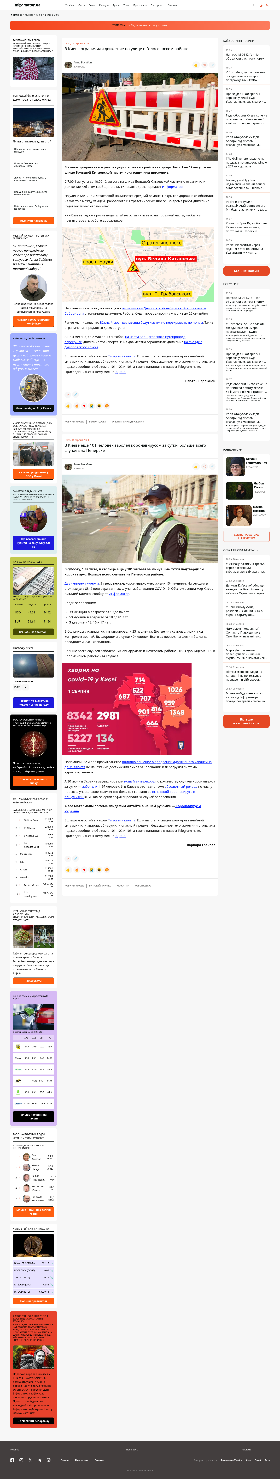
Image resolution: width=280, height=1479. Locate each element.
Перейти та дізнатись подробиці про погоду (34, 702)
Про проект (157, 5)
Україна (69, 5)
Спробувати (33, 981)
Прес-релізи (140, 5)
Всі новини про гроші (33, 632)
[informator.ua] (27, 5)
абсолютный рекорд (181, 786)
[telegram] (39, 1460)
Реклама (172, 5)
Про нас (65, 1460)
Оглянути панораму (33, 220)
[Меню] (49, 5)
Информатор (172, 186)
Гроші (116, 5)
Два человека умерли (81, 583)
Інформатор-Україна (231, 1460)
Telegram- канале (121, 356)
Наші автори (81, 1460)
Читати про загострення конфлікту (33, 321)
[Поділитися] (204, 65)
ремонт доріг (98, 421)
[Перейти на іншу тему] (261, 5)
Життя (81, 5)
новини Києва (74, 421)
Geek (248, 1460)
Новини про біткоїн (33, 1301)
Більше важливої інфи (246, 721)
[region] (33, 696)
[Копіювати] (212, 65)
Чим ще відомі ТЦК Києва (33, 408)
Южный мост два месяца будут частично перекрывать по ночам (151, 322)
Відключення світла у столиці (149, 25)
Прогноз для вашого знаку (33, 781)
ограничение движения (128, 421)
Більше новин (246, 271)
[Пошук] (268, 5)
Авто (267, 1460)
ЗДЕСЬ (120, 372)
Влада (92, 5)
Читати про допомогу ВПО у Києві (33, 474)
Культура (104, 5)
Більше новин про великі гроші (33, 1212)
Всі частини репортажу (33, 1421)
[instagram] (21, 1460)
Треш (126, 5)
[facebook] (12, 1460)
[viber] (49, 1460)
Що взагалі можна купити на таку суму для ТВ (33, 543)
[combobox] (21, 687)
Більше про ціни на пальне (33, 1116)
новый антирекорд (139, 781)
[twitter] (30, 1460)
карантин (123, 885)
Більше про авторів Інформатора (246, 536)
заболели (90, 786)
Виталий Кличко (100, 885)
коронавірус (143, 885)
